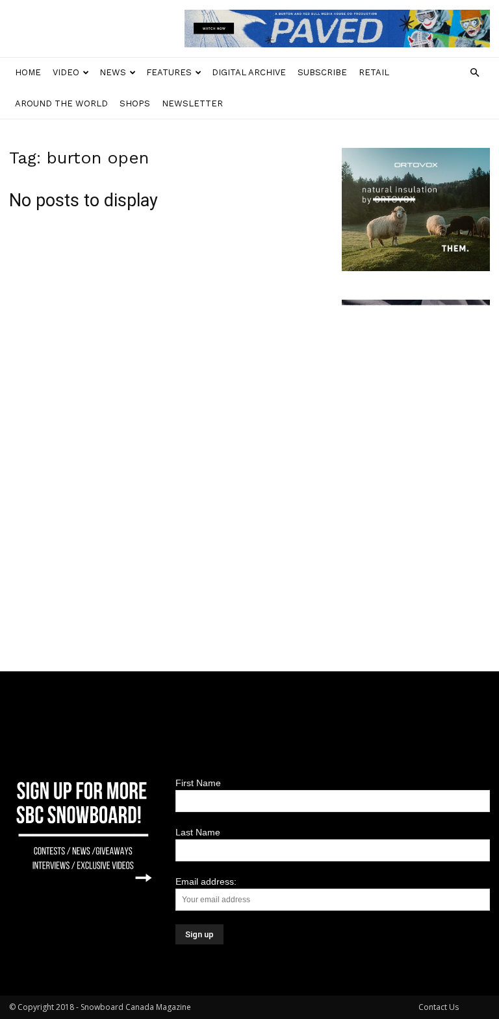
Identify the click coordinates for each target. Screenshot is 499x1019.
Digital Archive (249, 72)
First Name (198, 783)
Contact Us (438, 1007)
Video (66, 72)
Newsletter (192, 103)
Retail (374, 72)
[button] (474, 73)
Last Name (197, 832)
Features (169, 72)
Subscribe (322, 72)
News (112, 72)
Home (28, 72)
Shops (135, 103)
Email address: (206, 881)
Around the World (61, 103)
